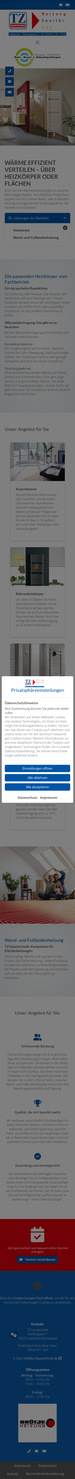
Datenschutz (27, 797)
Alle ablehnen (37, 778)
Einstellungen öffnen (37, 768)
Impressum (48, 797)
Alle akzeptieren (37, 787)
